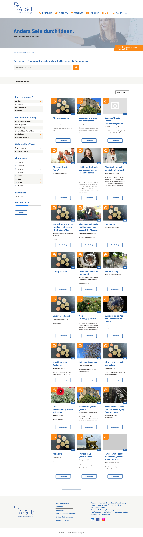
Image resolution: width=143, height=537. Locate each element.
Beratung (47, 13)
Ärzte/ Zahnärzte (21, 148)
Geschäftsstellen (62, 503)
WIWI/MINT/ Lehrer (21, 151)
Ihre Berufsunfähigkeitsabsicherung (63, 409)
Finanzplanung (20, 128)
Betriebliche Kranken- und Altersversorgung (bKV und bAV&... (115, 409)
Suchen (21, 212)
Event (20, 176)
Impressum (60, 510)
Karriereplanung (20, 107)
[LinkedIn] (92, 521)
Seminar (20, 169)
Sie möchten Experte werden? (128, 48)
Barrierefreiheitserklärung (66, 513)
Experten (63, 13)
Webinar (21, 172)
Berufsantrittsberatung (23, 121)
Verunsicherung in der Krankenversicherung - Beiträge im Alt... (63, 227)
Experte (20, 162)
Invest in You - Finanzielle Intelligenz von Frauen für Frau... (114, 457)
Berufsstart (19, 104)
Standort (21, 166)
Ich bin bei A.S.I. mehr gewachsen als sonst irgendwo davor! (88, 170)
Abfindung (57, 454)
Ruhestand (19, 110)
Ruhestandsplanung (22, 137)
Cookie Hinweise (62, 520)
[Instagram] (103, 521)
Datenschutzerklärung (64, 517)
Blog (19, 179)
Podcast (20, 186)
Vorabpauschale (60, 272)
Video (20, 182)
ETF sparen (110, 224)
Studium (18, 101)
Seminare (78, 13)
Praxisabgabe (19, 134)
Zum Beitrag (63, 140)
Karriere (94, 13)
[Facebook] (97, 521)
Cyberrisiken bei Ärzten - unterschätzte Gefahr (114, 319)
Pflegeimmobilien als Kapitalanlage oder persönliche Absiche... (88, 227)
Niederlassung (111, 272)
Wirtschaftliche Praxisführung (25, 131)
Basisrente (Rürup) (61, 316)
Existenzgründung (21, 125)
